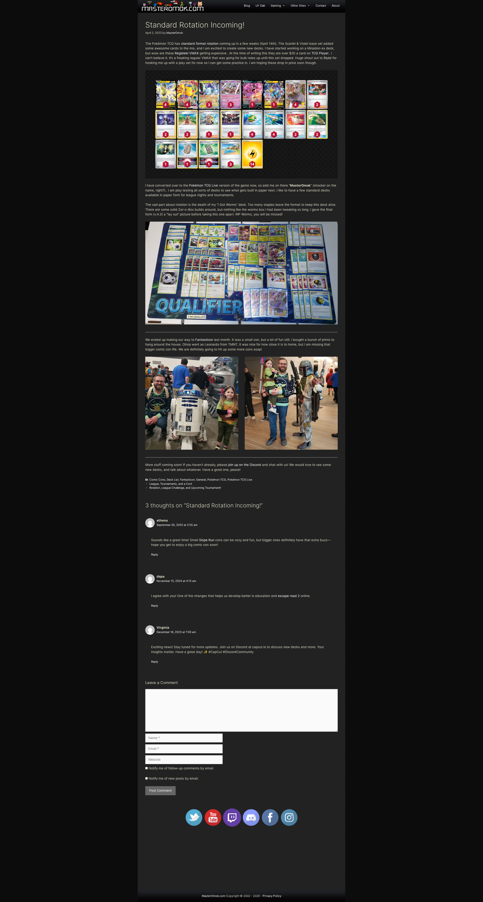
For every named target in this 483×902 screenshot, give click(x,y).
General (201, 479)
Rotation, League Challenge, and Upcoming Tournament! (185, 487)
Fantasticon (204, 340)
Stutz (328, 58)
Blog (247, 5)
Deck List (172, 479)
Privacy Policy (272, 896)
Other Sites (298, 5)
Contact (321, 5)
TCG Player (319, 53)
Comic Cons (157, 479)
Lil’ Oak (260, 5)
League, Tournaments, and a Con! (170, 483)
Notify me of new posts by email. (174, 778)
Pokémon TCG (216, 479)
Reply (154, 554)
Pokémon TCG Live (203, 185)
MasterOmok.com (213, 896)
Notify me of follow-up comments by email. (181, 768)
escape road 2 (289, 596)
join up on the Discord (244, 465)
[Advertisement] (241, 860)
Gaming (276, 5)
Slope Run (206, 540)
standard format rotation (200, 43)
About (336, 5)
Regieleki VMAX (187, 53)
